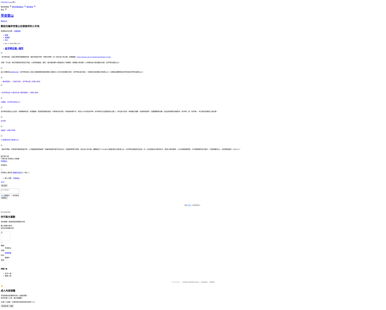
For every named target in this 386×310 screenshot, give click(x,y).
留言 (19, 172)
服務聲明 (212, 282)
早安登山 (7, 15)
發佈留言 (4, 198)
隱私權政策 (204, 282)
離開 (11, 306)
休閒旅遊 (17, 31)
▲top (2, 182)
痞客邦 (15, 172)
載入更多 (4, 185)
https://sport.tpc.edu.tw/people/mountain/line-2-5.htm (94, 57)
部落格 (7, 37)
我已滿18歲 (5, 306)
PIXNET (178, 282)
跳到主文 (4, 21)
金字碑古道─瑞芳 (14, 48)
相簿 (6, 35)
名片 (6, 40)
